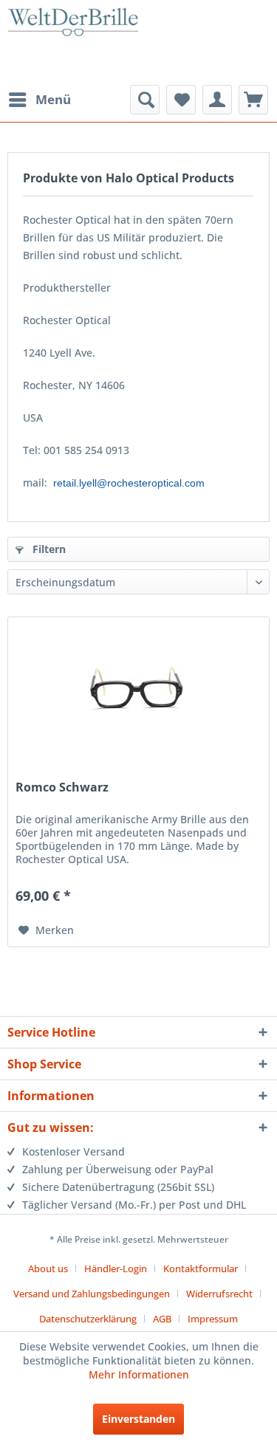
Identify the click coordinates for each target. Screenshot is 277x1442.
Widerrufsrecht (219, 1293)
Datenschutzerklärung (88, 1318)
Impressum (213, 1318)
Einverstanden (138, 1419)
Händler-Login (115, 1268)
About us (48, 1268)
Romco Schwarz (62, 787)
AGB (162, 1318)
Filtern (48, 549)
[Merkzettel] (181, 99)
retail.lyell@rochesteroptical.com (129, 483)
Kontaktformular (200, 1268)
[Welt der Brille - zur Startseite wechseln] (73, 44)
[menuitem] (39, 99)
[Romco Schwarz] (138, 691)
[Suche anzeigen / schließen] (145, 99)
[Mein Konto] (217, 99)
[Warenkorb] (253, 99)
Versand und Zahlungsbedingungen (91, 1293)
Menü (53, 99)
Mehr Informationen (139, 1374)
